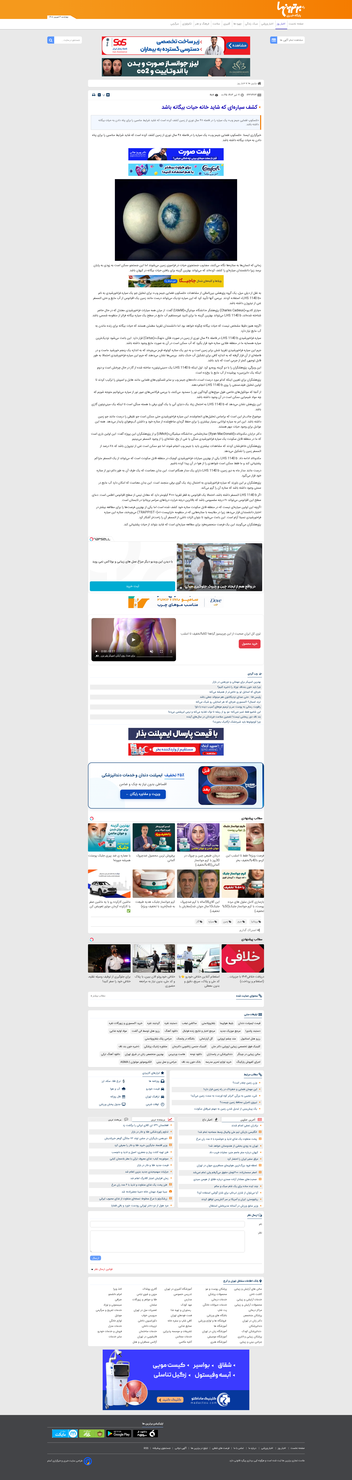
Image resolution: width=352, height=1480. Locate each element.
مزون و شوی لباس (147, 1294)
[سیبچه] (145, 1434)
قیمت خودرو (153, 1089)
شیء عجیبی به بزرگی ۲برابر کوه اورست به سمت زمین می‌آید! (224, 1096)
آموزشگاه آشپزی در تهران (178, 1289)
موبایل (118, 1315)
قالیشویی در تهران (147, 1337)
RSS (146, 1448)
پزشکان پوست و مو (216, 1289)
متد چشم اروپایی (227, 1039)
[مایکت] (65, 1434)
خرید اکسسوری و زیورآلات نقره (125, 1023)
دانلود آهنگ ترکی (110, 1054)
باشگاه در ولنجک (186, 1039)
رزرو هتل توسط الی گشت (146, 1031)
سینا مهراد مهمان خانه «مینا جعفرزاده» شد (144, 1192)
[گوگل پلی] (118, 1434)
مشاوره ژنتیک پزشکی (155, 1046)
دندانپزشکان (255, 1326)
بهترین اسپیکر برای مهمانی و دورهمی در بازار (236, 682)
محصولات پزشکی (217, 1294)
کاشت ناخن (255, 1294)
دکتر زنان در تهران (252, 1321)
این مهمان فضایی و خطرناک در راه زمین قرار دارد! (230, 1089)
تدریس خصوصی (183, 1294)
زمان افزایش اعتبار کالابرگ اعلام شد (149, 1178)
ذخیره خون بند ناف (129, 1046)
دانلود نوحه (196, 1054)
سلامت (216, 24)
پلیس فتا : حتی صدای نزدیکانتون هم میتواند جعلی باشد (230, 697)
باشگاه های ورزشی (217, 1315)
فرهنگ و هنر (202, 24)
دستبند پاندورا (252, 1031)
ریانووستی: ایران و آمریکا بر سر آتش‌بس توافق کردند (229, 1199)
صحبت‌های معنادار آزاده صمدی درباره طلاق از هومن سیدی (225, 1179)
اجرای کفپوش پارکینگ (248, 1062)
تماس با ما (239, 1448)
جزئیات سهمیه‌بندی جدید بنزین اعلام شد (146, 1172)
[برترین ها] (289, 9)
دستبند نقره (171, 1023)
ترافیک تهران (152, 1096)
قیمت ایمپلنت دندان (249, 1023)
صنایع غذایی (185, 1326)
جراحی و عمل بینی (166, 1062)
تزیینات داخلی (149, 1326)
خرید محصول (249, 643)
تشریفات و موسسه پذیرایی (177, 1331)
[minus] (99, 95)
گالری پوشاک (150, 1289)
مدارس (188, 1299)
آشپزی (227, 24)
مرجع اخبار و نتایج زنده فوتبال (199, 1031)
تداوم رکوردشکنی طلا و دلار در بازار (149, 1132)
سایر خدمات (115, 1337)
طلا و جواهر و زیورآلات (144, 1299)
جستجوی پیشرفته (161, 1448)
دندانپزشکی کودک (252, 1331)
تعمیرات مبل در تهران (145, 1310)
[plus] (108, 95)
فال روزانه (115, 1096)
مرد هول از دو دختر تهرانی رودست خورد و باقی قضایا (139, 1205)
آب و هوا (115, 1089)
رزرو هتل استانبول (250, 1039)
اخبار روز (281, 24)
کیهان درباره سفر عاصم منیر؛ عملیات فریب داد (233, 1152)
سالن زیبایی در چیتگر (248, 1054)
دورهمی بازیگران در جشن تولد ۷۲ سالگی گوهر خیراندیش (135, 1138)
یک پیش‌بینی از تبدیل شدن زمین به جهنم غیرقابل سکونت (225, 1109)
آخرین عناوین (247, 1119)
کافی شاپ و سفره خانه (180, 1321)
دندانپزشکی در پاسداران (219, 1054)
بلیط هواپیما (226, 1023)
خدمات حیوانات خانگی (215, 1305)
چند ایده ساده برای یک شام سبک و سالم (236, 1186)
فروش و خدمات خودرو (110, 1331)
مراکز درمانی (255, 1310)
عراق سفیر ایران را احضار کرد (242, 1159)
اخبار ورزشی (267, 24)
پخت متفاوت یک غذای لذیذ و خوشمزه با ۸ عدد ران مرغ (226, 1139)
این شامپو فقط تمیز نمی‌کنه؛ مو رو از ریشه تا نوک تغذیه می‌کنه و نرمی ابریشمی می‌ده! (214, 712)
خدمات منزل (115, 1326)
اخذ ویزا (117, 1289)
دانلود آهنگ (171, 1031)
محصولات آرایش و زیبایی (248, 1305)
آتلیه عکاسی (185, 1342)
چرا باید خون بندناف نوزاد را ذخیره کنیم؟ (239, 687)
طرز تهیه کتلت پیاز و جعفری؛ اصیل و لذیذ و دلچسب (140, 1152)
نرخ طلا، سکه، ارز (111, 1081)
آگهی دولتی (181, 1448)
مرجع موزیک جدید (230, 1031)
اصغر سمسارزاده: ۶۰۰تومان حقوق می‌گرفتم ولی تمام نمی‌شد (225, 1172)
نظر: (260, 1233)
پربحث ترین (114, 1119)
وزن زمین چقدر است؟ (245, 1083)
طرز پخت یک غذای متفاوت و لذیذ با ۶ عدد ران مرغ (139, 1185)
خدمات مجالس (183, 1337)
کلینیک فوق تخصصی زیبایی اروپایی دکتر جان (235, 1046)
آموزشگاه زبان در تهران (214, 1331)
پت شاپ (222, 1310)
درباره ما (253, 1448)
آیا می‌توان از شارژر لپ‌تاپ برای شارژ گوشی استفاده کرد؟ (227, 1193)
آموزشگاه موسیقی (217, 1337)
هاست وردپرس (176, 1054)
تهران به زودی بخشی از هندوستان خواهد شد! (233, 1146)
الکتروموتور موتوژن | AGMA (136, 1062)
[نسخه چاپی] (94, 95)
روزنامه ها (154, 1081)
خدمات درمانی (219, 1299)
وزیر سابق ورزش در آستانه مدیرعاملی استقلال (233, 1206)
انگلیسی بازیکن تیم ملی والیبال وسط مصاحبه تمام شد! (227, 1132)
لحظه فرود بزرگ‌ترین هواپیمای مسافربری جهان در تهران (227, 1166)
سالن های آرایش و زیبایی (248, 1289)
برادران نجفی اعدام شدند (244, 1126)
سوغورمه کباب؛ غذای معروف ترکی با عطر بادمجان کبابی (139, 1159)
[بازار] (91, 1434)
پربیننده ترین (158, 1119)
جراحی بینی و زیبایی (251, 1342)
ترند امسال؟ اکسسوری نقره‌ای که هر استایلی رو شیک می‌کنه (228, 702)
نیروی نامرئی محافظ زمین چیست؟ (238, 1102)
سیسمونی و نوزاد (112, 1305)
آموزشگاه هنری (218, 1342)
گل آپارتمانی (206, 1039)
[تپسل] (91, 539)
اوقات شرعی (153, 1104)
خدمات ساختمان (148, 1331)
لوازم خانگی (115, 1321)
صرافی (118, 1299)
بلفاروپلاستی (208, 1023)
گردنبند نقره (153, 1023)
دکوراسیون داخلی (147, 1321)
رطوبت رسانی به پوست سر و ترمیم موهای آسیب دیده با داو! (228, 707)
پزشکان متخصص (252, 1315)
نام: (260, 1224)
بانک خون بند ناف (191, 1062)
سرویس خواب (149, 1315)
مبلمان (153, 1305)
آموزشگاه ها (220, 1326)
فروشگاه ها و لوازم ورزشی (212, 1321)
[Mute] (186, 587)
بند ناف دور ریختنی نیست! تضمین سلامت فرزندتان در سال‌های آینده (224, 717)
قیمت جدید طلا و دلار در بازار (152, 1165)
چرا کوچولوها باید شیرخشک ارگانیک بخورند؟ (237, 722)
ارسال (95, 1258)
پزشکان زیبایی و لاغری (250, 1337)
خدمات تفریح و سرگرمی (109, 1310)
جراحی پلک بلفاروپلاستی (158, 1039)
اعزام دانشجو (115, 1294)
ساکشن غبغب (189, 1023)
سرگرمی (174, 24)
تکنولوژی (187, 24)
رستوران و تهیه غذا (181, 1310)
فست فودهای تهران (181, 1315)
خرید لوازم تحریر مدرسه (218, 1062)
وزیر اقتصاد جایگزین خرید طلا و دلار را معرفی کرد (140, 1145)
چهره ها (237, 24)
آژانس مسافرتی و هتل (145, 1342)
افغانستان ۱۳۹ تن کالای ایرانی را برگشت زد (145, 1125)
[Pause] (180, 587)
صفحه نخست (296, 24)
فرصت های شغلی (220, 1448)
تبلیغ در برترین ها (199, 1448)
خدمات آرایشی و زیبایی (249, 1299)
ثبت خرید (132, 586)
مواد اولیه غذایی (118, 1031)
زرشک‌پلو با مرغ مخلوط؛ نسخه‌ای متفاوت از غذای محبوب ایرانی (133, 1199)
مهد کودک (186, 1305)
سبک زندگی (251, 24)
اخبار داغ (207, 1119)
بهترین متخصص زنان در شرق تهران (144, 1054)
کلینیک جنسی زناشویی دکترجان (189, 1046)
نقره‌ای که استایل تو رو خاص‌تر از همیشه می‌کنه (235, 692)
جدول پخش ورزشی (110, 1104)
